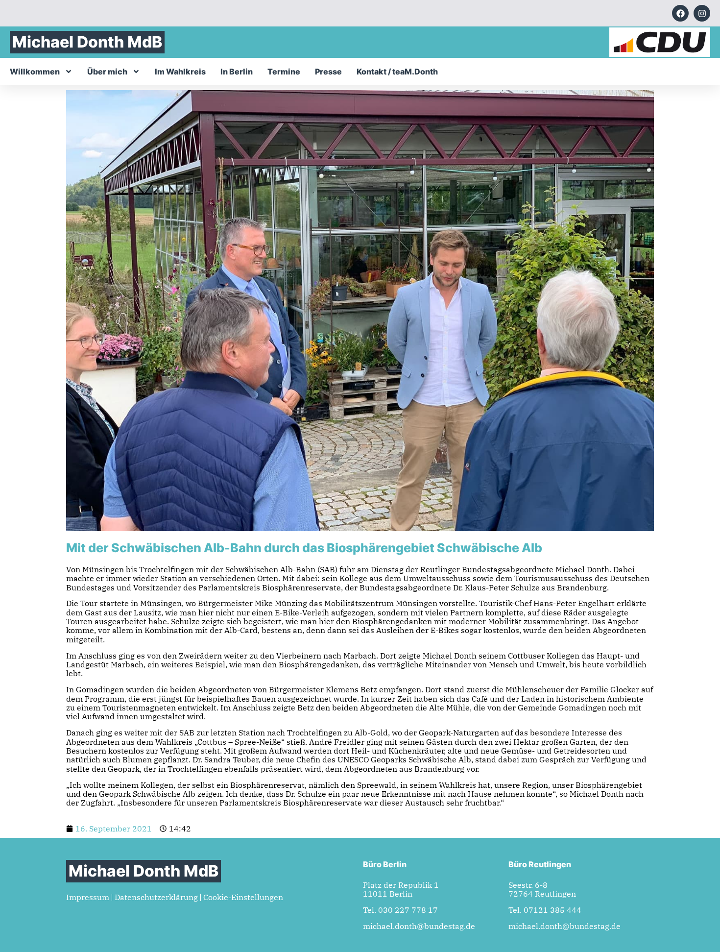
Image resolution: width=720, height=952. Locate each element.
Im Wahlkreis (180, 71)
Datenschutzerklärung (156, 897)
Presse (328, 71)
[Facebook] (680, 13)
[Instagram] (702, 13)
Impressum (87, 897)
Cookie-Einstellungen (243, 897)
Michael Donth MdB (87, 41)
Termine (283, 71)
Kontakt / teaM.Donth (397, 71)
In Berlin (236, 71)
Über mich (107, 71)
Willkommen (35, 71)
